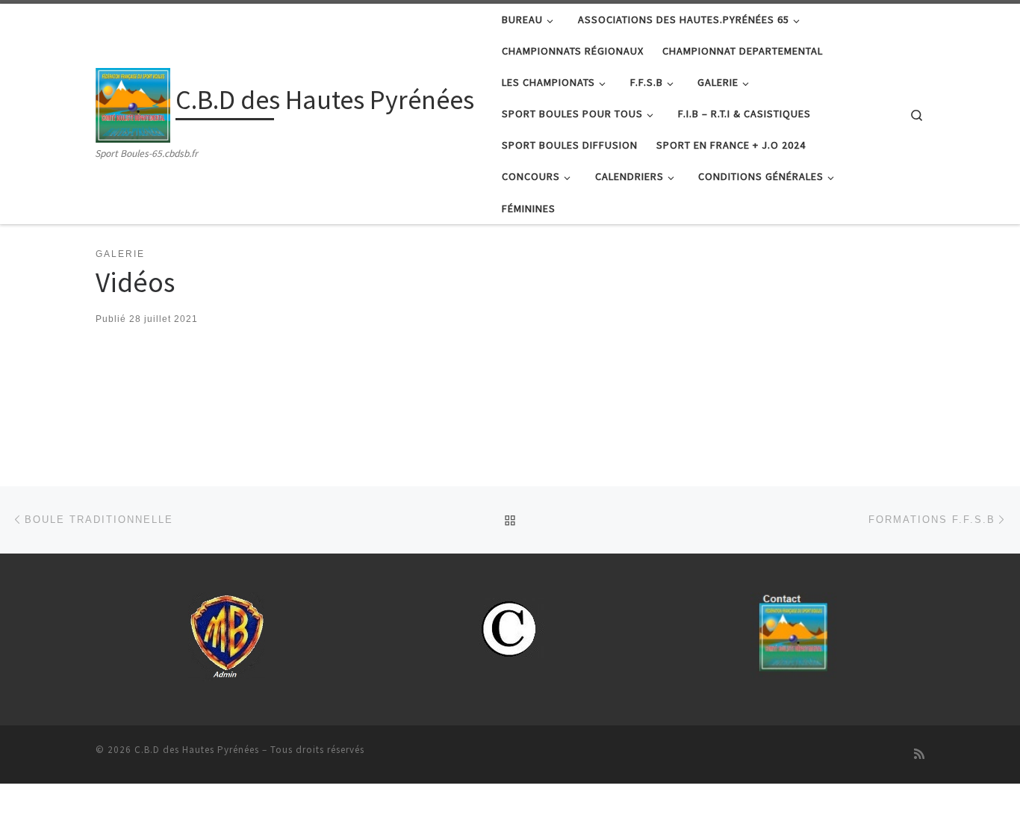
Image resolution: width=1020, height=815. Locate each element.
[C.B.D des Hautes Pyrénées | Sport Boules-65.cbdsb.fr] (133, 103)
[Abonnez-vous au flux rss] (919, 754)
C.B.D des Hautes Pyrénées (196, 749)
